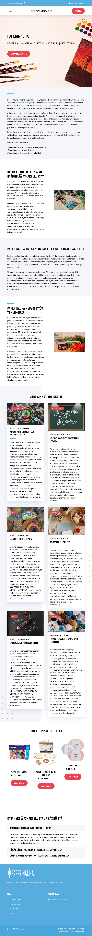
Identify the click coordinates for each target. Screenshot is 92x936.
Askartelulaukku (19, 771)
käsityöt (21, 102)
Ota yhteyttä (69, 929)
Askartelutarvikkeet (60, 542)
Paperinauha (17, 899)
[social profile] (24, 3)
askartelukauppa (19, 54)
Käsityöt (15, 908)
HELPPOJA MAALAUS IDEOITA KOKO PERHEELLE (64, 640)
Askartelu (11, 181)
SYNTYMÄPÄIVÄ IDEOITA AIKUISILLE (24, 643)
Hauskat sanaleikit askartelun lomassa (64, 439)
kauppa (78, 11)
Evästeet (80, 929)
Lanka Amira (73, 765)
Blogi (14, 913)
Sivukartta (79, 931)
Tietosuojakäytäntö (65, 931)
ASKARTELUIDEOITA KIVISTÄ (21, 539)
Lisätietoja (19, 783)
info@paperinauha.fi (76, 3)
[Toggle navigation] (10, 11)
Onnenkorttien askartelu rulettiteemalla (22, 433)
